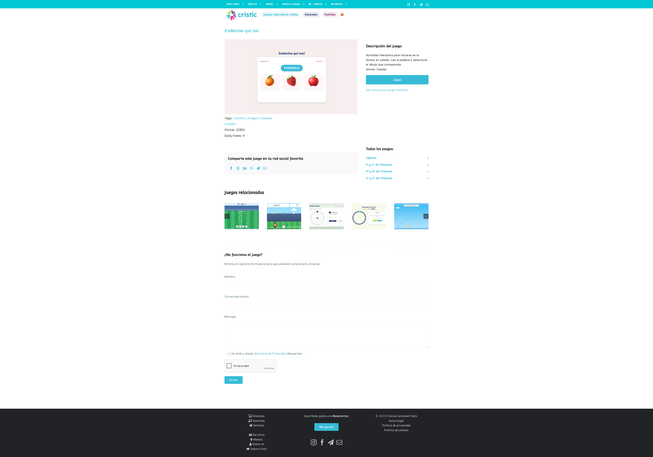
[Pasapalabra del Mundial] (326, 216)
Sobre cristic (258, 449)
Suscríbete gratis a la (326, 416)
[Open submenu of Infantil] (427, 158)
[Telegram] (258, 168)
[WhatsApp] (251, 168)
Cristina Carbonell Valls (401, 416)
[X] (238, 168)
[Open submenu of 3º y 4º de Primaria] (427, 171)
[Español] (342, 14)
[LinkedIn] (244, 168)
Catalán (230, 124)
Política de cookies (396, 430)
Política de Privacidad (272, 353)
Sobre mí (258, 444)
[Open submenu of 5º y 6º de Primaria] (427, 178)
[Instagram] (314, 442)
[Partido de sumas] (284, 216)
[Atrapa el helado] (411, 216)
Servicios (258, 435)
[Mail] (339, 442)
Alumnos (258, 416)
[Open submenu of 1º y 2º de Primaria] (427, 164)
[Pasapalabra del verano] (369, 216)
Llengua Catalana (259, 118)
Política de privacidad (396, 425)
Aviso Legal (396, 421)
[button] (227, 216)
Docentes (258, 421)
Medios (258, 439)
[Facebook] (231, 168)
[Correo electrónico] (265, 168)
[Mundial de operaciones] (241, 216)
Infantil (239, 118)
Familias (258, 425)
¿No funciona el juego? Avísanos (387, 90)
